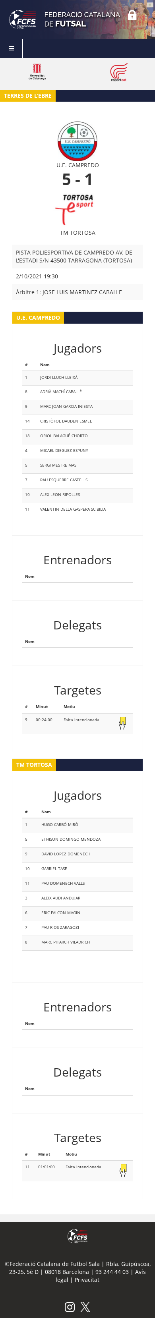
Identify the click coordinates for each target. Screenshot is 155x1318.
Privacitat (87, 1279)
